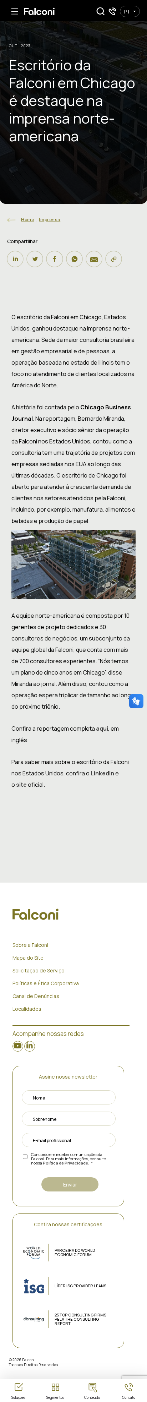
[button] (100, 11)
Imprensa (49, 220)
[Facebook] (54, 259)
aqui (102, 728)
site (22, 785)
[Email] (94, 259)
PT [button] (127, 11)
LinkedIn (102, 773)
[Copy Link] (113, 259)
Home (27, 220)
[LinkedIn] (15, 259)
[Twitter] (35, 259)
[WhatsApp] (74, 259)
